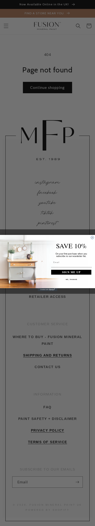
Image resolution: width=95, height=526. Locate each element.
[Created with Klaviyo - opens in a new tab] (47, 289)
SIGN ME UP (71, 272)
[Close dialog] (92, 237)
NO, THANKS (71, 279)
